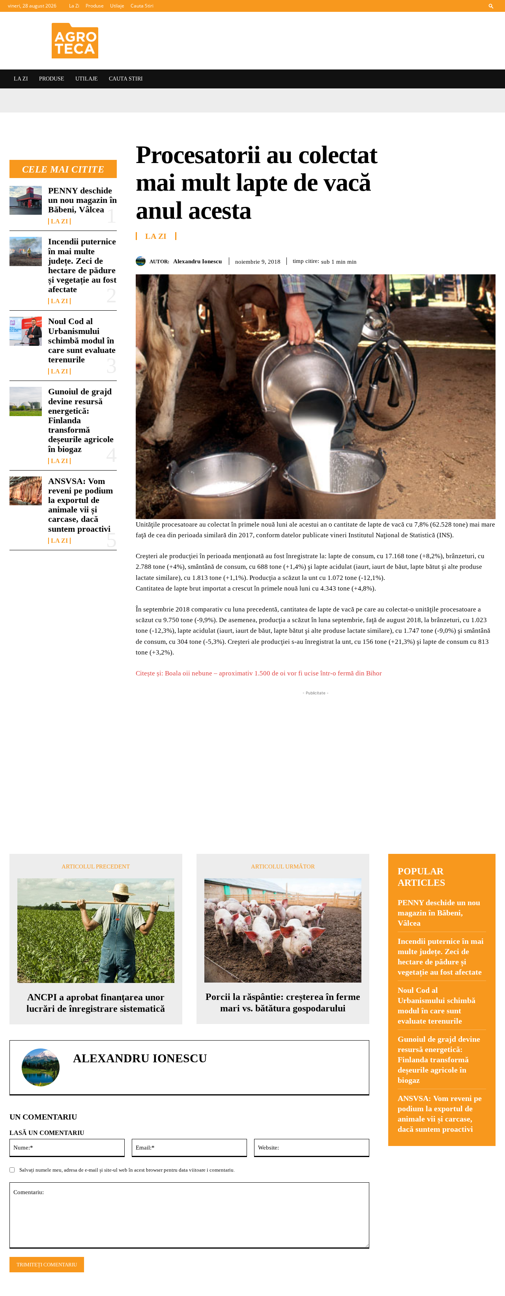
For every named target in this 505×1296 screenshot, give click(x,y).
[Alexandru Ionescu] (143, 261)
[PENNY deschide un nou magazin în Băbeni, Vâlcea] (25, 381)
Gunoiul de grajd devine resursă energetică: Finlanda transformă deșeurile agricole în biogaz (439, 1059)
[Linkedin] (488, 260)
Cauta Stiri (142, 5)
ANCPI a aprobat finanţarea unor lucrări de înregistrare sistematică (95, 1003)
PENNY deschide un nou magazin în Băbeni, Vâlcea (82, 381)
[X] (433, 260)
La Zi (74, 5)
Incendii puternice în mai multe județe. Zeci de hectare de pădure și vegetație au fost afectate (82, 446)
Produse (95, 5)
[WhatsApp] (469, 260)
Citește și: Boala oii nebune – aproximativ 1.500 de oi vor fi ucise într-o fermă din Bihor (259, 673)
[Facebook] (415, 260)
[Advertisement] (316, 752)
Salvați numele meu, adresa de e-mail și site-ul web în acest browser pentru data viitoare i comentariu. (127, 1170)
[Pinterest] (451, 260)
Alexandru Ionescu (197, 261)
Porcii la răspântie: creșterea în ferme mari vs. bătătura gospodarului (283, 1002)
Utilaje (117, 5)
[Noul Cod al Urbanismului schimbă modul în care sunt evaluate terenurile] (25, 512)
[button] (491, 6)
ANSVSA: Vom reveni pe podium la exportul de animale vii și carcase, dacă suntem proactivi (80, 686)
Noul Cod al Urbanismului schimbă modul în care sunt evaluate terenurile (82, 522)
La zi (59, 402)
